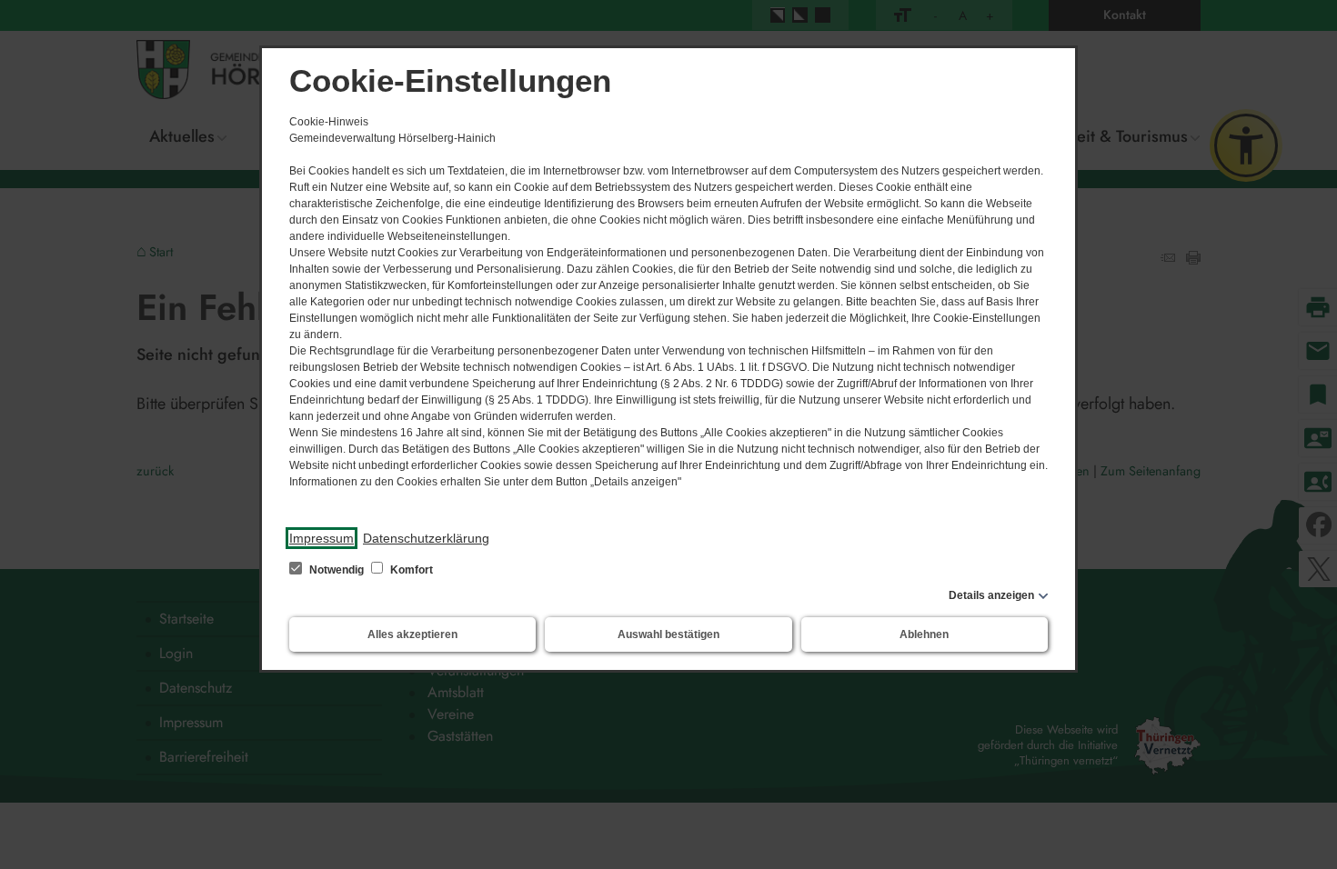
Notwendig (337, 570)
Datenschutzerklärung (426, 538)
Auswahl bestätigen (668, 634)
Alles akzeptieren (412, 634)
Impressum (321, 538)
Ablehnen (924, 634)
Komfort (410, 570)
